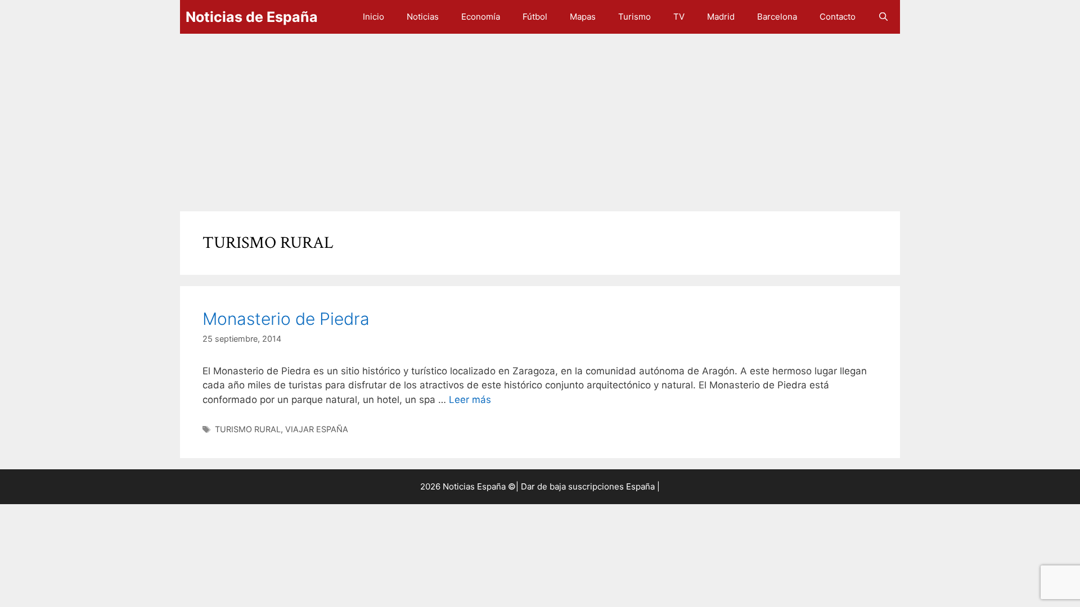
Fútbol (535, 16)
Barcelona (777, 16)
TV (679, 16)
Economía (480, 16)
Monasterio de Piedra (286, 319)
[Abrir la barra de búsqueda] (883, 17)
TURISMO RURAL (248, 429)
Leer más (470, 399)
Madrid (721, 16)
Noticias (423, 16)
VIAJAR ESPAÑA (316, 429)
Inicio (373, 16)
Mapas (583, 16)
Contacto (838, 16)
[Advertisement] (517, 117)
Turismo (634, 16)
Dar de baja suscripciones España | (590, 486)
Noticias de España (252, 16)
